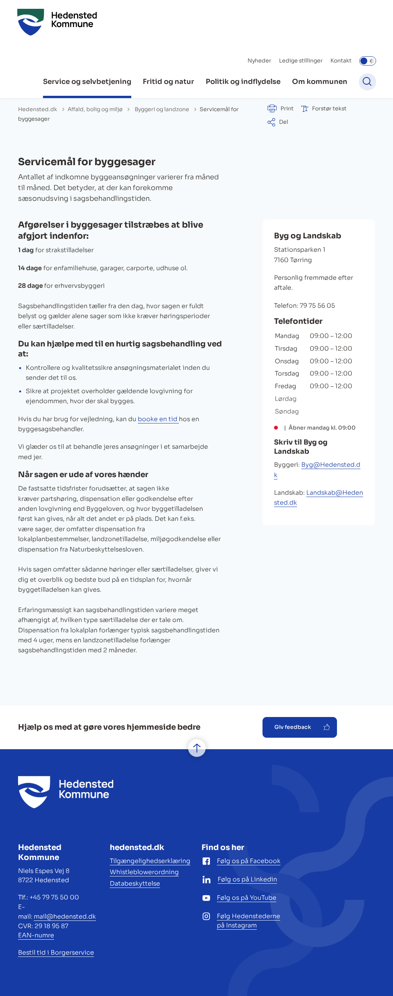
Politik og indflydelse (243, 81)
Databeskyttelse (135, 883)
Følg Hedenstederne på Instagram (248, 921)
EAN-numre (36, 935)
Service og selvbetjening (87, 81)
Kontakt (341, 60)
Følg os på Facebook (249, 861)
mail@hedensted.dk (65, 916)
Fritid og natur (168, 81)
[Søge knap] (367, 81)
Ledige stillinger (301, 60)
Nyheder (259, 60)
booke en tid (158, 419)
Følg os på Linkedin (247, 879)
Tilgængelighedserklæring (150, 861)
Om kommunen (319, 81)
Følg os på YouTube (246, 898)
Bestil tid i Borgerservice (56, 952)
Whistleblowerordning (144, 872)
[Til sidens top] (196, 748)
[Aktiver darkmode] (367, 61)
